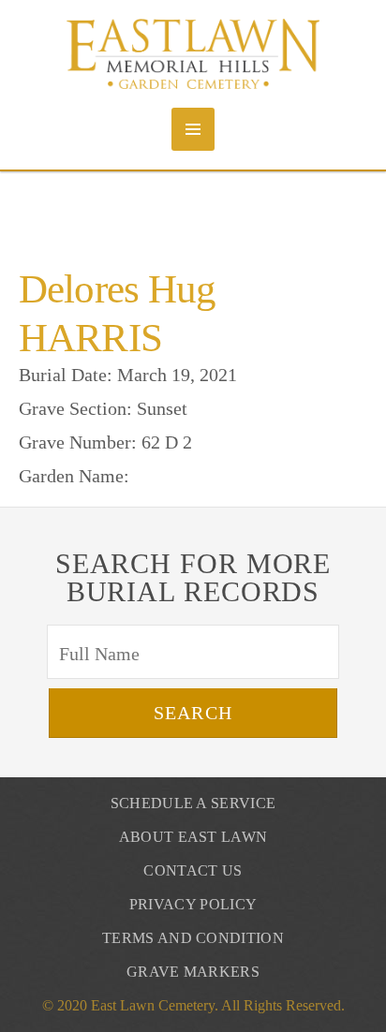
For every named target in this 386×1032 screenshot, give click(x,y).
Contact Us (192, 870)
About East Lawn (193, 837)
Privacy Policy (193, 904)
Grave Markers (193, 972)
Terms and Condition (193, 938)
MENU (193, 129)
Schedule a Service (193, 803)
